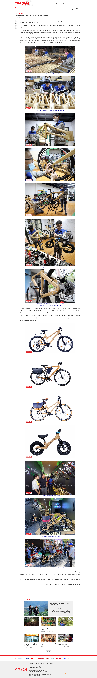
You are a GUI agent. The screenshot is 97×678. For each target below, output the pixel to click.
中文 (61, 3)
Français (52, 3)
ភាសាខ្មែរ (75, 3)
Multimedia (69, 10)
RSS (67, 673)
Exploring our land (40, 10)
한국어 (80, 3)
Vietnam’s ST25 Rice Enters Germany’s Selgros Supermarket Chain (48, 628)
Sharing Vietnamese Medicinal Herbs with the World (59, 604)
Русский (64, 3)
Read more (48, 651)
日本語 (68, 3)
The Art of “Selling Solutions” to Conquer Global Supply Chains (64, 644)
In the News (32, 10)
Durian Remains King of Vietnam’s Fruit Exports (65, 627)
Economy (56, 10)
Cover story (17, 10)
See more (27, 599)
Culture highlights (49, 10)
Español (57, 3)
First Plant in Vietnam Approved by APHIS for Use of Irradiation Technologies (31, 644)
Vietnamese (48, 3)
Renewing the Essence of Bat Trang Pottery (48, 644)
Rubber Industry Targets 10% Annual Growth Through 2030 (30, 627)
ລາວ (72, 3)
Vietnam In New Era (25, 10)
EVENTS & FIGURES (62, 10)
